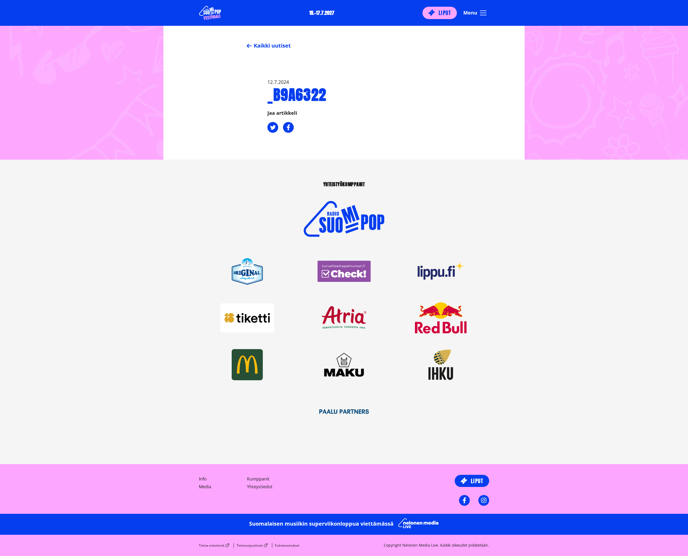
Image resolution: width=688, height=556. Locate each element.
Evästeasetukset (287, 545)
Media (205, 487)
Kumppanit (258, 479)
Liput (444, 13)
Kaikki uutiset (271, 45)
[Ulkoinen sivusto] (344, 228)
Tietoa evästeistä (211, 545)
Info (203, 479)
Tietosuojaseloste (249, 545)
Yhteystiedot (260, 487)
